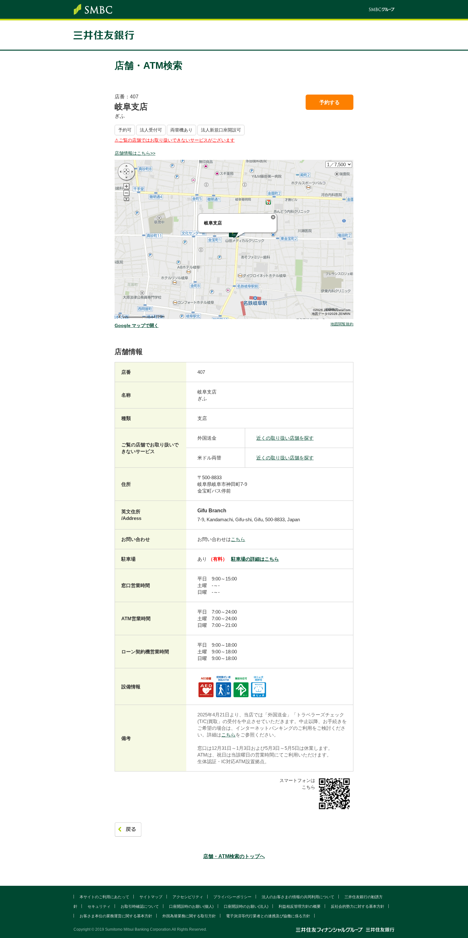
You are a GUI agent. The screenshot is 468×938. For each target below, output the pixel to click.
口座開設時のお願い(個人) (191, 906)
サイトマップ (150, 897)
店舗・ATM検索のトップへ (234, 856)
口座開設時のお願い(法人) (246, 906)
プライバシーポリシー (232, 897)
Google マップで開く (137, 325)
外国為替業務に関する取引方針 (189, 916)
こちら (238, 539)
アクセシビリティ (188, 897)
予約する (329, 102)
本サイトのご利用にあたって (104, 897)
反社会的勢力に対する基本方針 (357, 906)
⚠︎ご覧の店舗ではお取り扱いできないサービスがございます (175, 140)
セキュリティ (99, 906)
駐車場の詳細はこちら (255, 559)
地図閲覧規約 (341, 324)
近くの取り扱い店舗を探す (285, 438)
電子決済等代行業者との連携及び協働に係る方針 (268, 916)
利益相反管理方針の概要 (300, 906)
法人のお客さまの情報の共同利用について (298, 897)
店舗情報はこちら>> (135, 153)
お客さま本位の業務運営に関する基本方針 (116, 916)
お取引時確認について (140, 906)
